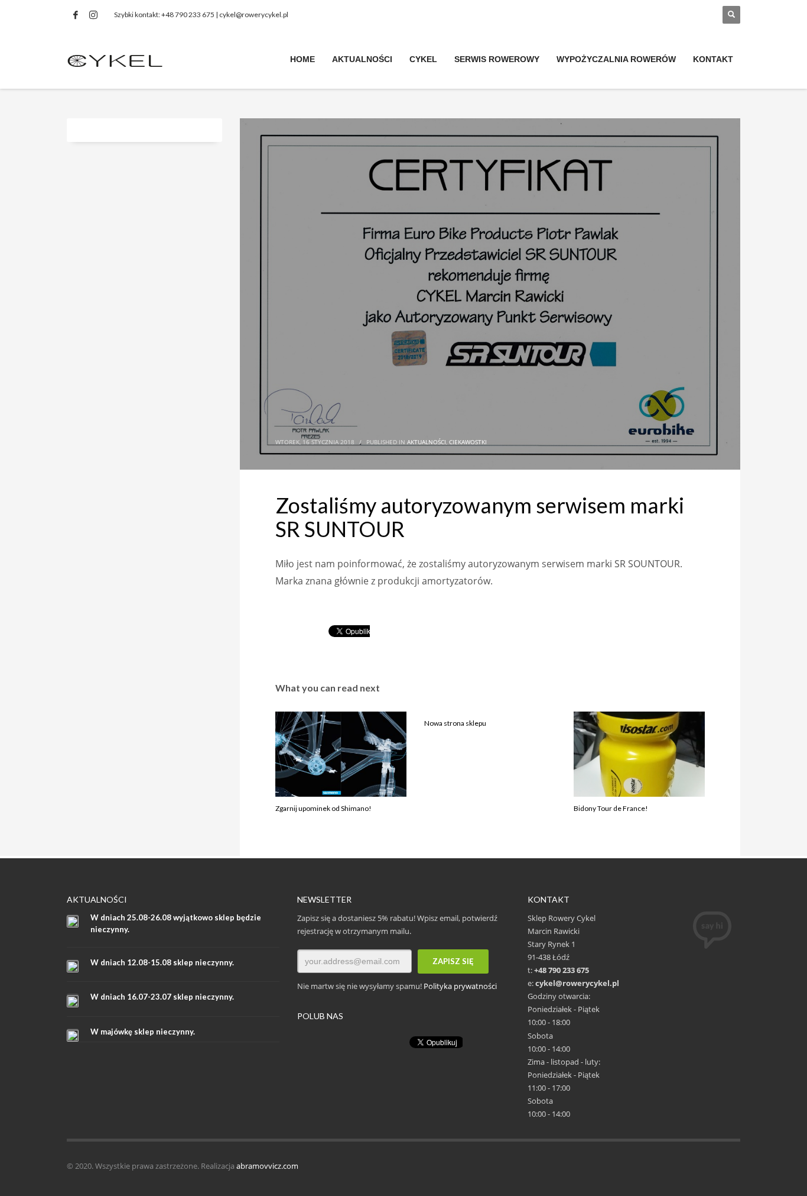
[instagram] (93, 15)
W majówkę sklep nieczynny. (142, 1031)
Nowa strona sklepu (455, 723)
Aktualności (426, 442)
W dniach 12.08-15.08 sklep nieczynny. (162, 962)
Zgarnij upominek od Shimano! (323, 808)
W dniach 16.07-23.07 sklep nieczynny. (162, 996)
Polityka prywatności (460, 986)
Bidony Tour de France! (611, 808)
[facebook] (75, 15)
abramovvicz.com (267, 1166)
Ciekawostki (468, 442)
